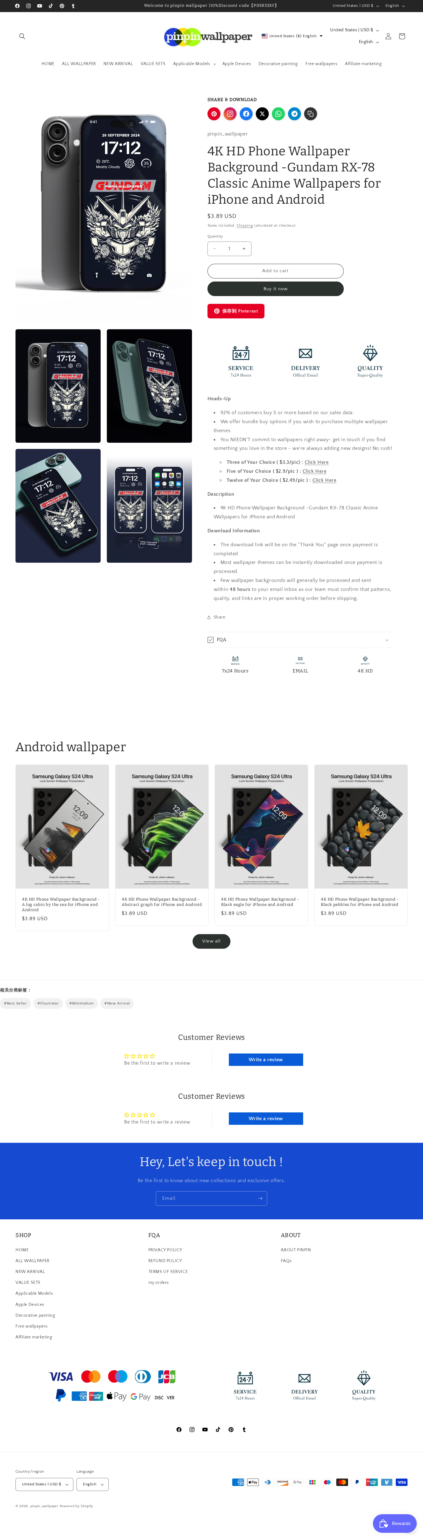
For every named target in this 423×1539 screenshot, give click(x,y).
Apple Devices (29, 1304)
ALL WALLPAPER (32, 1260)
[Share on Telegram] (294, 113)
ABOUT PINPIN (296, 1250)
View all (211, 941)
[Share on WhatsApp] (278, 113)
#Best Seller (15, 1003)
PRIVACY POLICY (165, 1250)
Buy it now (276, 288)
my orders (158, 1282)
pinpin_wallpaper (44, 1506)
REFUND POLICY (165, 1260)
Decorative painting (35, 1315)
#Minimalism (81, 1003)
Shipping (245, 226)
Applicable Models (34, 1293)
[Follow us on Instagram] (230, 113)
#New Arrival (117, 1003)
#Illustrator (48, 1003)
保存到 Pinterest (240, 311)
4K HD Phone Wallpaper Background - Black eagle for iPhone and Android (260, 902)
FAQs (286, 1260)
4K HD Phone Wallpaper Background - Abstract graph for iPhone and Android (162, 902)
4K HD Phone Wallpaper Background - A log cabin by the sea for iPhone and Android (61, 904)
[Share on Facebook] (246, 113)
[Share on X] (262, 113)
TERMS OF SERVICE (168, 1271)
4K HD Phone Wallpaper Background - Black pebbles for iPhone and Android (360, 902)
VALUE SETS (28, 1282)
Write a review (266, 1059)
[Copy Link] (310, 113)
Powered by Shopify (77, 1506)
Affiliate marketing (33, 1337)
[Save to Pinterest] (213, 113)
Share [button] (219, 617)
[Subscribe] (260, 1198)
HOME (21, 1250)
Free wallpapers (31, 1326)
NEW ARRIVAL (30, 1271)
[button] (22, 36)
